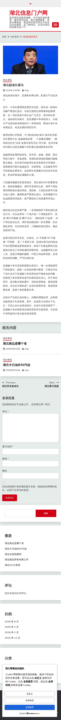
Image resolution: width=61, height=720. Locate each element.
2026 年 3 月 (12, 626)
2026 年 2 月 (12, 632)
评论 (5, 411)
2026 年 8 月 (12, 621)
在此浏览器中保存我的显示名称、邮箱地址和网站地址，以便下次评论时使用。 (29, 488)
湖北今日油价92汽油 (16, 365)
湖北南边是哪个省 (15, 343)
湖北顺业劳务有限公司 (16, 559)
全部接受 (29, 707)
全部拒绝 (29, 700)
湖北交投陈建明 (13, 554)
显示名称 (7, 446)
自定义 (30, 693)
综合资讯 (7, 79)
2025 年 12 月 (12, 637)
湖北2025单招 (12, 564)
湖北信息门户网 (28, 13)
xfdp (26, 90)
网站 (4, 470)
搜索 (46, 513)
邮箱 (5, 458)
